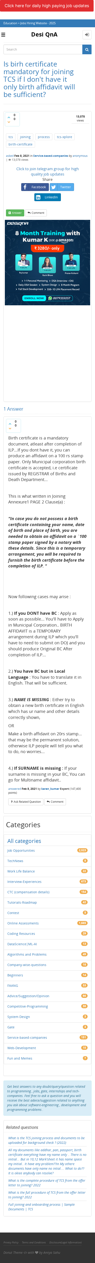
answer (17, 213)
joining (25, 137)
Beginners (15, 975)
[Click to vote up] (8, 117)
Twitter (65, 187)
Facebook (39, 187)
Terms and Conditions (34, 1242)
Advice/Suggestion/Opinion (28, 996)
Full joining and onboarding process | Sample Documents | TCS (41, 1206)
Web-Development (21, 1048)
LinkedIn (51, 197)
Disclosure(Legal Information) (65, 1242)
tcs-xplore (64, 137)
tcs (11, 137)
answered (14, 789)
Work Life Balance (21, 871)
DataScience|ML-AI (22, 944)
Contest (13, 913)
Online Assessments (23, 923)
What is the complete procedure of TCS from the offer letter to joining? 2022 (46, 1182)
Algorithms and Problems (27, 954)
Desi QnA (44, 34)
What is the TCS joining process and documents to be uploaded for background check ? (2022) (46, 1140)
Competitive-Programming (27, 1006)
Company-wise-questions (26, 965)
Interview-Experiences (24, 881)
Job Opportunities (21, 850)
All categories (24, 841)
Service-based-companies (50, 156)
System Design (18, 1017)
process (44, 137)
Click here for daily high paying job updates (47, 5)
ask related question (27, 802)
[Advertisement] (47, 352)
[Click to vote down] (8, 122)
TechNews (15, 861)
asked (10, 156)
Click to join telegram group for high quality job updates (47, 171)
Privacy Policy (10, 1242)
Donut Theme (13, 1252)
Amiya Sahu (51, 1252)
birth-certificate (21, 144)
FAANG (12, 985)
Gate (11, 1027)
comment (38, 213)
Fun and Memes (19, 1058)
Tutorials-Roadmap (22, 902)
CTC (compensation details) (28, 892)
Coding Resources (21, 933)
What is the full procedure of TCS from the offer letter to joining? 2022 (47, 1194)
